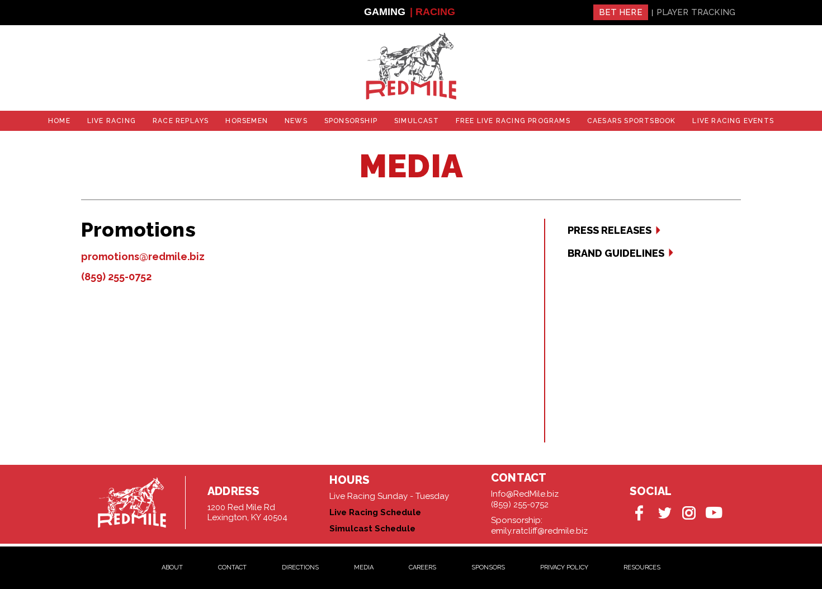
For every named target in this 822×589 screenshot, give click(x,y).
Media (364, 567)
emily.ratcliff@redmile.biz (539, 531)
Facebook (640, 512)
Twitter (664, 512)
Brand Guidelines (616, 253)
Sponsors (488, 567)
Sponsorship (350, 121)
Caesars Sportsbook (631, 121)
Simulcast (416, 121)
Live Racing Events (733, 121)
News (296, 121)
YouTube (713, 512)
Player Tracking (695, 12)
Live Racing (111, 121)
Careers (422, 567)
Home (59, 121)
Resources (641, 567)
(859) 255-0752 (116, 276)
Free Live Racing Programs (513, 121)
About (172, 567)
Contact (232, 567)
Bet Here (621, 12)
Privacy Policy (564, 567)
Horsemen (246, 121)
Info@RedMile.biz (525, 494)
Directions (300, 567)
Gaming (384, 11)
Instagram (689, 512)
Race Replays (181, 121)
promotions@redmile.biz (143, 256)
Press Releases (609, 230)
